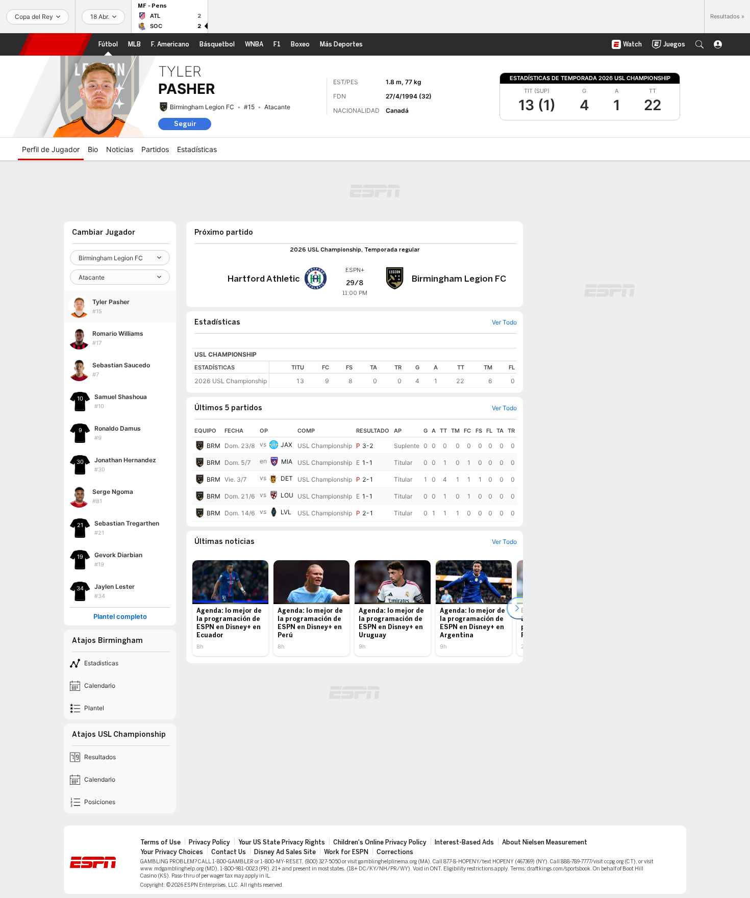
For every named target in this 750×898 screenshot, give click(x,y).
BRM (213, 446)
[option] (230, 608)
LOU (287, 495)
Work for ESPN (346, 852)
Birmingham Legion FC (202, 107)
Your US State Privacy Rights (281, 842)
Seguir (185, 124)
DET (287, 478)
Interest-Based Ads (464, 842)
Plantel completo (120, 616)
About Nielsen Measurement (544, 842)
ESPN (55, 44)
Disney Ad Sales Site (285, 852)
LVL (286, 512)
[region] (393, 374)
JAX (286, 444)
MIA (286, 461)
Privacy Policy (209, 842)
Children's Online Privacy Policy (380, 842)
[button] (699, 44)
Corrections (395, 852)
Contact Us (228, 852)
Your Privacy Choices (171, 852)
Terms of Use (160, 842)
